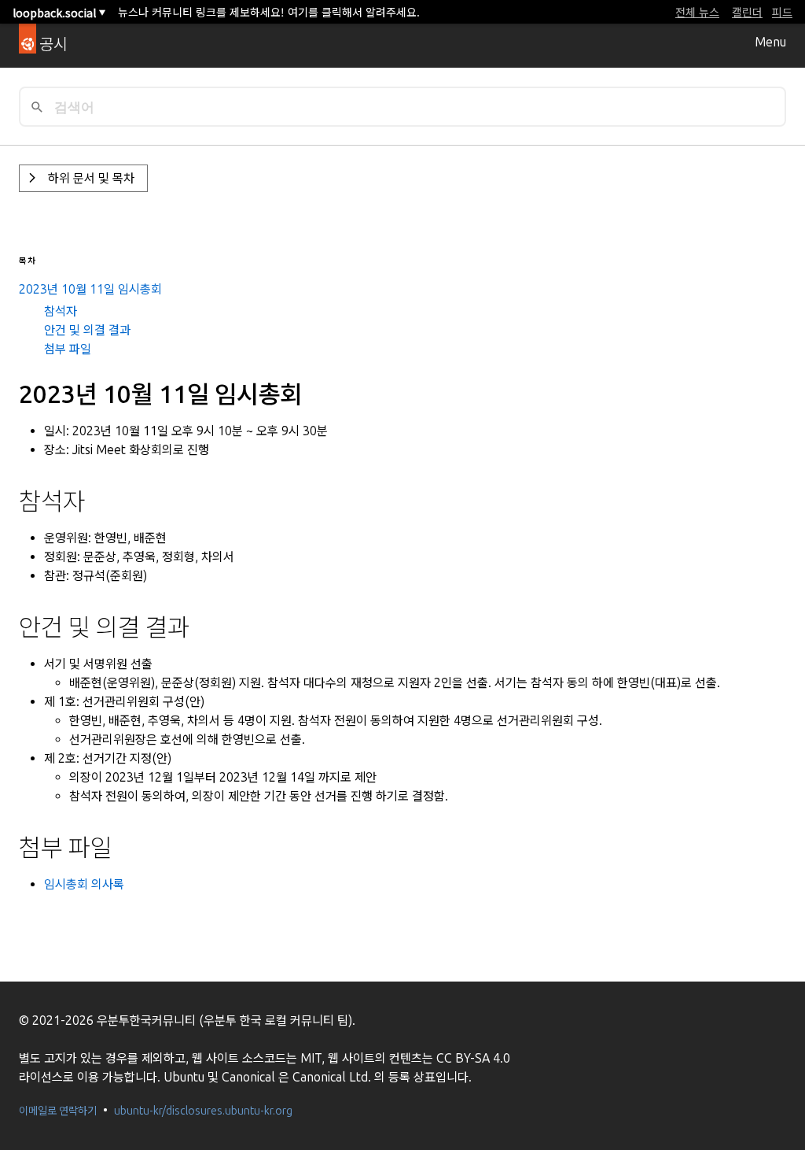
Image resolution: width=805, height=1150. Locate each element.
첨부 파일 (67, 349)
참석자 (60, 311)
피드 (782, 11)
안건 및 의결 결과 (87, 330)
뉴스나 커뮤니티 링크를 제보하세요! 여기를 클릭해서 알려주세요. (269, 12)
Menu (770, 42)
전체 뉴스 (697, 11)
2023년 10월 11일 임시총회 (90, 289)
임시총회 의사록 (84, 884)
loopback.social (59, 12)
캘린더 (747, 11)
